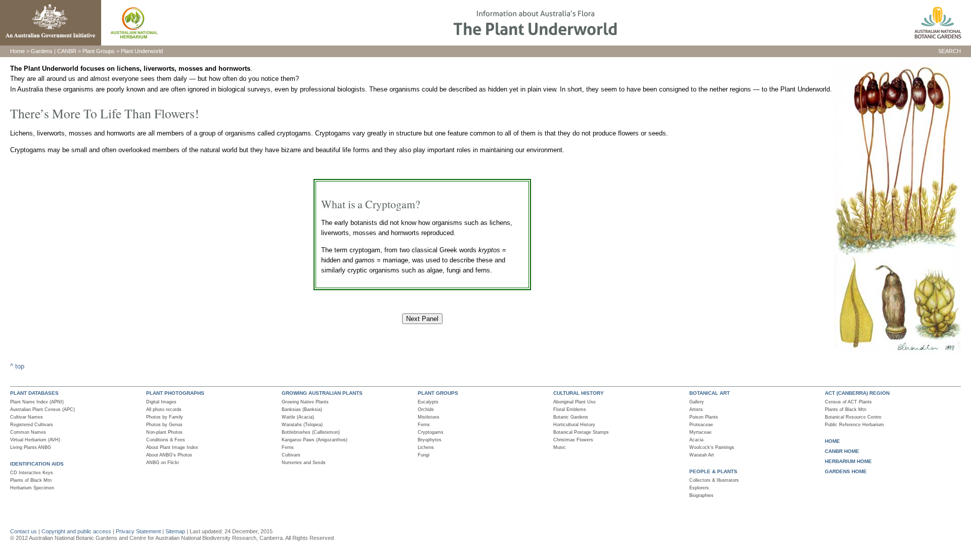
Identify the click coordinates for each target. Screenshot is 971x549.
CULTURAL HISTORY (578, 393)
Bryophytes (430, 439)
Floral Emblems (569, 409)
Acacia (696, 439)
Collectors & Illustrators (714, 480)
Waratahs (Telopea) (302, 424)
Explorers (699, 487)
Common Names (28, 432)
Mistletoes (428, 417)
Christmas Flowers (573, 439)
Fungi (423, 455)
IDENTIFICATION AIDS (37, 464)
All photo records (164, 409)
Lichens (426, 447)
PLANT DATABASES (34, 393)
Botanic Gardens (570, 417)
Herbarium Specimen (32, 487)
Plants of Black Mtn (31, 480)
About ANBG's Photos (169, 455)
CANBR (66, 51)
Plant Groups (98, 51)
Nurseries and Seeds (304, 462)
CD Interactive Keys (31, 472)
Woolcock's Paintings (711, 447)
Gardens (42, 51)
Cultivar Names (26, 417)
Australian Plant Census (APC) (42, 409)
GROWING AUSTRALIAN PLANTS (322, 393)
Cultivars (291, 455)
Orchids (426, 409)
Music (559, 447)
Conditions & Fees (165, 439)
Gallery (696, 401)
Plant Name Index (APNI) (37, 401)
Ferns (288, 447)
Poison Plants (703, 417)
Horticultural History (574, 424)
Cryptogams (431, 432)
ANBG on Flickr (162, 462)
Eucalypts (428, 401)
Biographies (701, 495)
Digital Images (161, 401)
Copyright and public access (76, 531)
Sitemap (175, 531)
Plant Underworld (142, 51)
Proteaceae (701, 424)
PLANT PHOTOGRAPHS (175, 393)
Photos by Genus (164, 424)
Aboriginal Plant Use (574, 401)
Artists (696, 409)
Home (17, 51)
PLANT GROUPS (438, 393)
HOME (832, 441)
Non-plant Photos (164, 432)
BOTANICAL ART (709, 393)
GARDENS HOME (846, 471)
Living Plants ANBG (30, 447)
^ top (17, 366)
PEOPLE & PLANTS (713, 471)
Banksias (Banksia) (302, 409)
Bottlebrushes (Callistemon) (311, 432)
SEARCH (949, 51)
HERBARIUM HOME (848, 461)
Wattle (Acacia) (298, 417)
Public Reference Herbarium (854, 424)
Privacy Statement (139, 531)
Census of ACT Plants (848, 401)
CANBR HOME (842, 451)
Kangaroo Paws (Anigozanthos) (314, 439)
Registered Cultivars (31, 424)
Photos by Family (164, 417)
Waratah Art (701, 455)
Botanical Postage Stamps (581, 432)
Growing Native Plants (305, 401)
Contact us (23, 531)
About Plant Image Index (172, 447)
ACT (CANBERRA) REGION (857, 393)
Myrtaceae (700, 432)
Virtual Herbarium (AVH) (35, 439)
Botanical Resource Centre (853, 417)
